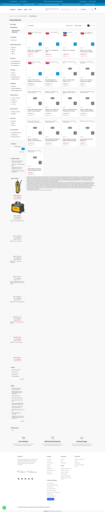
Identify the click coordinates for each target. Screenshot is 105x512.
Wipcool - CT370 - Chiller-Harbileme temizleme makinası (35, 80)
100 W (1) (13, 125)
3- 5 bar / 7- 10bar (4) (16, 97)
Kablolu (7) (14, 86)
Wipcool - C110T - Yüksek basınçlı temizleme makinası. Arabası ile (86, 51)
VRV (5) (13, 53)
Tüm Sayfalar (22, 379)
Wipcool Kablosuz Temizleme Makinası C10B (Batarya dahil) (69, 139)
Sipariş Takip (49, 468)
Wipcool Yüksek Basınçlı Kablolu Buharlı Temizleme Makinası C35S (35, 110)
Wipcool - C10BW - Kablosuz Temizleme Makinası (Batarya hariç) (87, 110)
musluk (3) (14, 74)
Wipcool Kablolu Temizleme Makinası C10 (86, 139)
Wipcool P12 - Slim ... (17, 357)
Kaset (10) (14, 47)
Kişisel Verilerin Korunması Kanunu (66, 478)
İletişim (76, 461)
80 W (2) (13, 123)
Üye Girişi (49, 461)
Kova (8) (13, 72)
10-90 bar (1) (14, 102)
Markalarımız (63, 462)
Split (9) (13, 51)
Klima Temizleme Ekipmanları (52, 485)
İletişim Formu (49, 473)
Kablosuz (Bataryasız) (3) (17, 90)
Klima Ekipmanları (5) (16, 63)
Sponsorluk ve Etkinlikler (79, 464)
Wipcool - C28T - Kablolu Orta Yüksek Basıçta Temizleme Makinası (52, 110)
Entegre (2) (14, 113)
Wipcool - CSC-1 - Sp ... (17, 276)
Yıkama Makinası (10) (16, 61)
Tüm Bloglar (22, 421)
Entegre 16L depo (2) (16, 77)
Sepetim (48, 466)
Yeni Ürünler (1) (15, 134)
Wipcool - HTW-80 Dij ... (17, 236)
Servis (51, 499)
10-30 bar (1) (14, 100)
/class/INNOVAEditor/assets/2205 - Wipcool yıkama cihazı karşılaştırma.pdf (39, 190)
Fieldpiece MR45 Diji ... (17, 215)
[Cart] (95, 9)
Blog (62, 461)
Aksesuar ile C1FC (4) (16, 111)
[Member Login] (92, 9)
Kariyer (76, 466)
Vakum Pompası (50, 494)
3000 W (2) (14, 121)
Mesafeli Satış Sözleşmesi (66, 468)
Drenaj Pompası (50, 486)
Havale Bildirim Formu (51, 470)
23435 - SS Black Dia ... (17, 296)
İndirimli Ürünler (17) (16, 136)
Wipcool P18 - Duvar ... (17, 337)
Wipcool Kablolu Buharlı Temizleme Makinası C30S (51, 80)
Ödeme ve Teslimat (65, 470)
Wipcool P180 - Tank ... (17, 317)
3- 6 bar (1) (14, 104)
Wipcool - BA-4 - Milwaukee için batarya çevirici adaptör (35, 51)
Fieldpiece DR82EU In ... (17, 195)
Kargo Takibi (49, 472)
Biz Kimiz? (63, 459)
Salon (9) (13, 49)
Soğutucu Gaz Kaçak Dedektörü (53, 492)
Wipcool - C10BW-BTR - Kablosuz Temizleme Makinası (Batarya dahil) (35, 139)
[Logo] (52, 9)
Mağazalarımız (77, 462)
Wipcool (29, 47)
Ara (23, 148)
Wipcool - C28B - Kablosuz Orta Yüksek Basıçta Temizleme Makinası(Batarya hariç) (70, 110)
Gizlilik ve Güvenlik (64, 472)
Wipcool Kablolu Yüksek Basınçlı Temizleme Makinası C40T (52, 139)
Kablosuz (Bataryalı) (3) (16, 88)
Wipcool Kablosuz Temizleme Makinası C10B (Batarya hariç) (34, 169)
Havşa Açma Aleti (50, 483)
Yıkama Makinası (33, 16)
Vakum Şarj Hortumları (51, 496)
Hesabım (49, 464)
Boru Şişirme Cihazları (51, 490)
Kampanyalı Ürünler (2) (16, 132)
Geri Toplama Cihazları (51, 488)
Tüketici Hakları (64, 474)
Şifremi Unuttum (50, 462)
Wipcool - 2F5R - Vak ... (17, 256)
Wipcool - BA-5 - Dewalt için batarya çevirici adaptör (86, 80)
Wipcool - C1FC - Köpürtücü (69, 50)
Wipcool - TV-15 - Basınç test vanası (51, 51)
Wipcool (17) (14, 40)
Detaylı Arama (21, 151)
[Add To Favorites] (40, 33)
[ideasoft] (46, 511)
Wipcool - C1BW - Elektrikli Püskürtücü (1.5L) (69, 80)
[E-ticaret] (52, 511)
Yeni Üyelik (49, 459)
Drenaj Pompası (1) (15, 65)
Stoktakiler (31, 25)
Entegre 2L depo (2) (15, 79)
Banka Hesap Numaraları (79, 459)
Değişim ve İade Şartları (65, 475)
